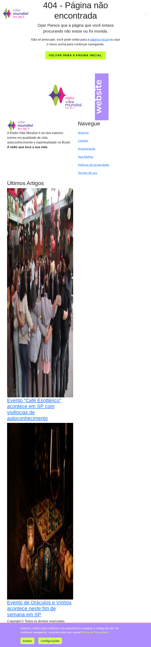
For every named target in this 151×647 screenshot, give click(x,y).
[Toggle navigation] (146, 14)
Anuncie (83, 132)
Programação (86, 149)
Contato (83, 140)
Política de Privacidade (94, 632)
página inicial (99, 39)
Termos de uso (87, 173)
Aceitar (27, 641)
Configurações (50, 641)
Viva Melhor (85, 157)
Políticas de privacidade (93, 165)
